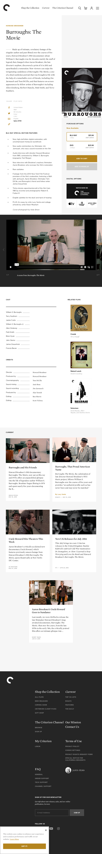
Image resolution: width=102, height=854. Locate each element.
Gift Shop (39, 713)
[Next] (98, 250)
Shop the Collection (30, 7)
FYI (56, 568)
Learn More (14, 839)
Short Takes (36, 637)
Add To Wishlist (82, 166)
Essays (57, 497)
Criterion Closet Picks (45, 709)
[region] (24, 840)
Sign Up (38, 731)
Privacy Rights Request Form (79, 754)
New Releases (41, 701)
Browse (38, 728)
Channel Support (43, 786)
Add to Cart (81, 159)
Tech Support (41, 782)
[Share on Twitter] (9, 113)
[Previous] (4, 250)
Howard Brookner (14, 26)
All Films (39, 697)
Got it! (24, 846)
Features (69, 705)
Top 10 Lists (70, 697)
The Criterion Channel (62, 7)
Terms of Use (73, 741)
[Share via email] (9, 119)
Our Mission (73, 722)
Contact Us (72, 727)
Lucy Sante (62, 494)
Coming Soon (41, 705)
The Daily (69, 709)
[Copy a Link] (9, 124)
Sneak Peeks (13, 495)
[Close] (46, 830)
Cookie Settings (72, 750)
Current (45, 7)
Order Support (42, 778)
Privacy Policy (72, 746)
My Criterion (43, 741)
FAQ (38, 769)
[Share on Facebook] (9, 108)
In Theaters (13, 567)
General (39, 774)
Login (37, 746)
